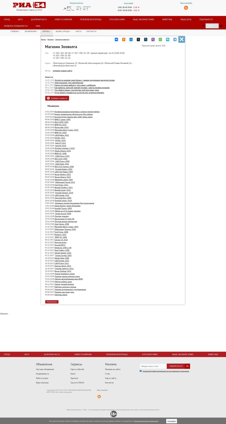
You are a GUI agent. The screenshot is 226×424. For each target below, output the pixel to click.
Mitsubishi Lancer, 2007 (64, 179)
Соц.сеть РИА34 (77, 382)
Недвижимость (42, 373)
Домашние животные (62, 39)
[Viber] (153, 38)
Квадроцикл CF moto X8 (64, 219)
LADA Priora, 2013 (62, 156)
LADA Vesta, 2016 (62, 164)
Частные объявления (45, 369)
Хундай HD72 (60, 245)
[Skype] (167, 38)
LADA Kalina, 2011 (62, 135)
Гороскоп (74, 378)
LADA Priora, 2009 (62, 161)
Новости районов (83, 354)
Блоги (73, 373)
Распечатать (52, 302)
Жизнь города (63, 31)
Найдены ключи (61, 295)
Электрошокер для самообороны (69, 82)
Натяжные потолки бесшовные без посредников (74, 203)
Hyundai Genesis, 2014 (64, 193)
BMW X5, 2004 (60, 132)
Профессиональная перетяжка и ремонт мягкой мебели (77, 111)
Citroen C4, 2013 (61, 240)
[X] (138, 38)
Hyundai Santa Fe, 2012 (64, 268)
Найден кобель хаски (63, 281)
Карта (78, 31)
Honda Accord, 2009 (63, 213)
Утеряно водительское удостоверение (70, 289)
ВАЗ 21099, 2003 (61, 122)
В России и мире (150, 354)
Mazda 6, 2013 (60, 234)
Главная (15, 31)
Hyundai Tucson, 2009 (63, 208)
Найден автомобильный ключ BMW (69, 279)
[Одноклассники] (123, 38)
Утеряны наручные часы (64, 292)
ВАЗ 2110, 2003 (61, 159)
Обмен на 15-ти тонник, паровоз (68, 211)
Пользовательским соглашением (146, 421)
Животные (213, 354)
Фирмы (46, 31)
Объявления (31, 31)
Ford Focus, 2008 (61, 232)
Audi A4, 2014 (60, 145)
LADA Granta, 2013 (62, 261)
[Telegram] (175, 38)
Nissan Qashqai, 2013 (63, 271)
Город (7, 354)
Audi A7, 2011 (60, 143)
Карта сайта (110, 378)
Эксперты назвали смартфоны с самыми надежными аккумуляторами (85, 80)
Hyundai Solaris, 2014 (63, 200)
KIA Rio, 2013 (60, 140)
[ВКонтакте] (116, 38)
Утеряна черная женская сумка (67, 276)
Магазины (50, 39)
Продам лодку (60, 242)
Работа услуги (42, 378)
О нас (107, 373)
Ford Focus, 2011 (61, 185)
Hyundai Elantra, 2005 (63, 169)
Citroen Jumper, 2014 (63, 253)
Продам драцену (62, 216)
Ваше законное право (182, 354)
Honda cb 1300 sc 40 (63, 247)
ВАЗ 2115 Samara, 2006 (64, 166)
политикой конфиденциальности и (156, 371)
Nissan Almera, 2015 (63, 174)
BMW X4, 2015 (60, 125)
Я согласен (172, 421)
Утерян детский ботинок (64, 284)
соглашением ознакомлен (179, 371)
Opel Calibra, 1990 (62, 250)
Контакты (91, 31)
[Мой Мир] (131, 38)
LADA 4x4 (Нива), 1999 (64, 172)
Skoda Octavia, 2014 (63, 151)
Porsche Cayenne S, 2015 (65, 148)
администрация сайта (62, 70)
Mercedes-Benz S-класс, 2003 (66, 227)
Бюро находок (42, 382)
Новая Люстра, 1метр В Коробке (67, 206)
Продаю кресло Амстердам (66, 221)
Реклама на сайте (112, 369)
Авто (26, 354)
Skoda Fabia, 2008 (62, 258)
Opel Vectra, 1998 (62, 224)
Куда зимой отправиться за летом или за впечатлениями (79, 92)
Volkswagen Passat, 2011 (65, 182)
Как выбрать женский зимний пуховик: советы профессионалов (82, 87)
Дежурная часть (52, 354)
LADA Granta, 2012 (62, 195)
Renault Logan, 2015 (63, 190)
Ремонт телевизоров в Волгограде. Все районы (73, 114)
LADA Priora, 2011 (62, 263)
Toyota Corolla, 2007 (63, 255)
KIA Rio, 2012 (60, 138)
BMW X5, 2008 (60, 153)
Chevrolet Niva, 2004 (63, 198)
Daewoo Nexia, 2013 (63, 266)
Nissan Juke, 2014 (61, 127)
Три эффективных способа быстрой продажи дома (77, 90)
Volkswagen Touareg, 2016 (65, 229)
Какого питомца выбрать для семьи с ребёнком (75, 85)
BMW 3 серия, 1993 (62, 119)
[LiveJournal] (145, 38)
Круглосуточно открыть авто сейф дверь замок (73, 117)
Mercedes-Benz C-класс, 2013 (66, 130)
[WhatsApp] (160, 38)
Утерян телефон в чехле (65, 274)
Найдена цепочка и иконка (65, 287)
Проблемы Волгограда (117, 354)
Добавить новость (57, 98)
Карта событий (77, 369)
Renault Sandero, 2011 (64, 187)
